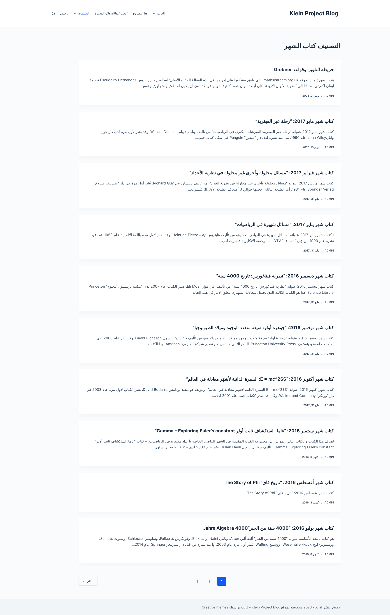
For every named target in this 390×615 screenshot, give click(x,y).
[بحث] (53, 13)
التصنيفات (83, 13)
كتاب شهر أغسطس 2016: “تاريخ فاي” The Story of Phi (279, 482)
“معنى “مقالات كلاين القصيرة (111, 13)
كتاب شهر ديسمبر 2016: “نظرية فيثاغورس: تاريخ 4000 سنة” (275, 276)
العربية (161, 13)
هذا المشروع (140, 13)
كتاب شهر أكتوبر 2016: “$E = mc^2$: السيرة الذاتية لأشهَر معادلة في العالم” (260, 379)
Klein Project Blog (314, 13)
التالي (90, 581)
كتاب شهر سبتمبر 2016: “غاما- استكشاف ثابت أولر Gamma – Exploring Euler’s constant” (244, 430)
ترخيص (64, 13)
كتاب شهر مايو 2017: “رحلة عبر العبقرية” (294, 121)
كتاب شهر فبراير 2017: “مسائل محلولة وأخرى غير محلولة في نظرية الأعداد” (261, 172)
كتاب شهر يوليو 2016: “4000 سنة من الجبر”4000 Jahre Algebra (268, 528)
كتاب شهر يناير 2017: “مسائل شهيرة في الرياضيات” (284, 224)
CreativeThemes (215, 607)
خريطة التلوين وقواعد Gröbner (304, 69)
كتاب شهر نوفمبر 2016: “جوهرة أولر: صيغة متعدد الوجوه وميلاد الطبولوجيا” (263, 327)
